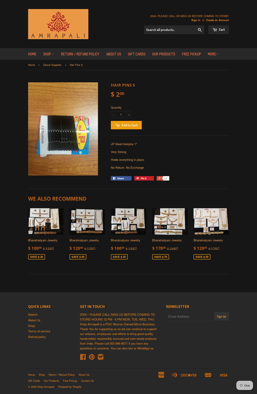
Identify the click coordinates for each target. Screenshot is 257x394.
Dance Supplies (52, 65)
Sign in (195, 20)
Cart (221, 29)
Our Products (163, 54)
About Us (113, 54)
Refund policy (37, 337)
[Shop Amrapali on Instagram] (101, 358)
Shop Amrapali (45, 387)
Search (33, 314)
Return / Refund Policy (80, 54)
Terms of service (39, 331)
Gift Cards (136, 54)
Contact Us (87, 381)
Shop (47, 54)
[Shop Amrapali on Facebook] (83, 358)
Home (32, 54)
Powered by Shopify (70, 387)
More (212, 54)
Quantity (116, 107)
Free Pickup (191, 54)
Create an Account (217, 20)
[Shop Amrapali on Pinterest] (92, 358)
